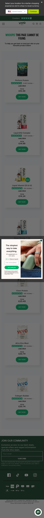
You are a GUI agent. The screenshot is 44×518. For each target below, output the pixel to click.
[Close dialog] (41, 240)
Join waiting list (12, 267)
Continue (33, 11)
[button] (16, 11)
